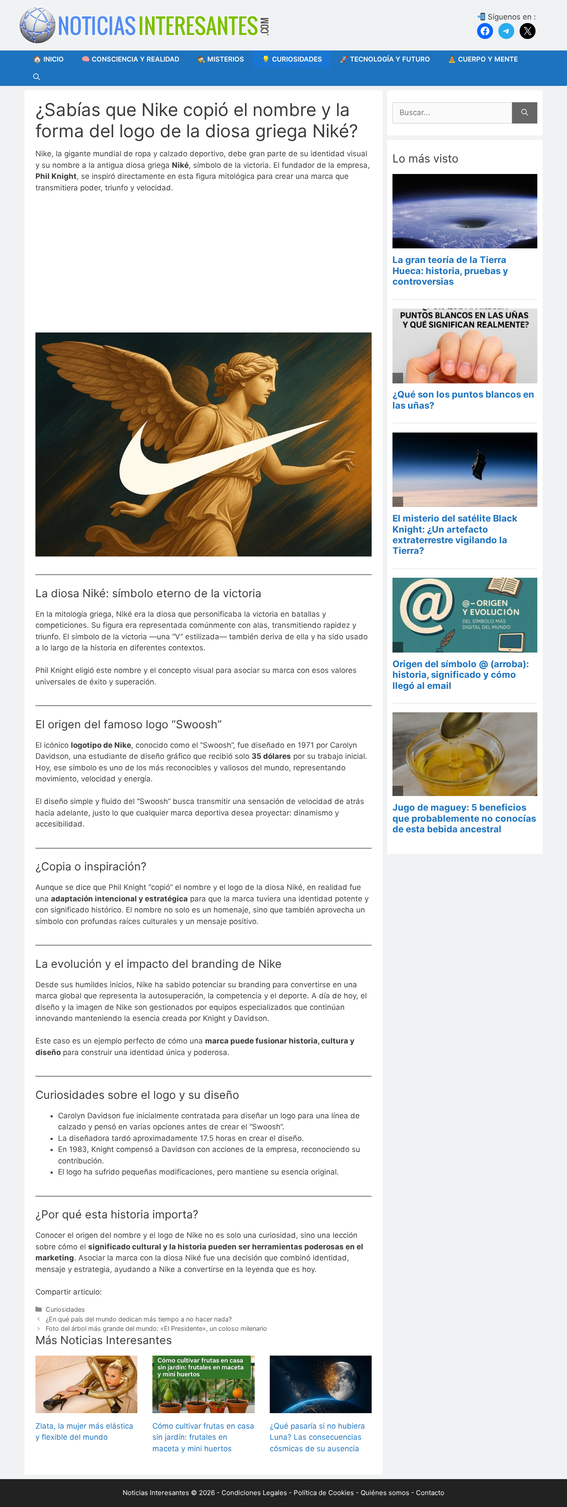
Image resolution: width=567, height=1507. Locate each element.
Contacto (430, 1492)
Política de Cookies (324, 1492)
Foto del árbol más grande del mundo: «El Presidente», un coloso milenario (156, 1328)
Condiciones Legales (254, 1492)
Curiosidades (65, 1309)
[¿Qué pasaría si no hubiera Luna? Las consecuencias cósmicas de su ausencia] (321, 1407)
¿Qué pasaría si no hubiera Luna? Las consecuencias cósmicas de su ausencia (317, 1437)
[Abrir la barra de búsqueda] (36, 77)
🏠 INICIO (48, 59)
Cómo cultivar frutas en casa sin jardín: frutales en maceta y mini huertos (203, 1437)
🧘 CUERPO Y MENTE (483, 59)
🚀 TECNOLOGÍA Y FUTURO (385, 59)
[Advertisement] (203, 267)
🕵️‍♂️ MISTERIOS (220, 59)
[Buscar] (524, 113)
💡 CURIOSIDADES (292, 59)
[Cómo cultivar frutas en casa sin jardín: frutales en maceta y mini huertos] (203, 1407)
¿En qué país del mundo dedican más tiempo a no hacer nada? (139, 1319)
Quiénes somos (385, 1492)
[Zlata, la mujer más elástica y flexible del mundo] (86, 1407)
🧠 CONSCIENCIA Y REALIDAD (130, 59)
